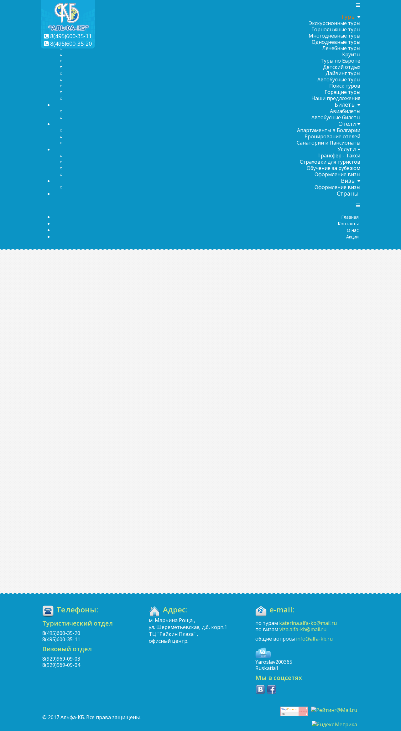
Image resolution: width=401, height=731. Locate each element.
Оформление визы (337, 174)
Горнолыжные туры (335, 29)
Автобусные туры (338, 79)
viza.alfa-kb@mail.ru (302, 629)
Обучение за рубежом (333, 168)
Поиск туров (344, 85)
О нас (353, 230)
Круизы (351, 54)
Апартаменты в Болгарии (328, 130)
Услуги (346, 149)
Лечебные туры (341, 48)
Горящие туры (342, 92)
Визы (348, 180)
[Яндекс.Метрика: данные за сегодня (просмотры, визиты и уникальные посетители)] (334, 724)
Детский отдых (341, 67)
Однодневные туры (336, 41)
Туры (348, 16)
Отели (347, 123)
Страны (348, 193)
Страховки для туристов (330, 161)
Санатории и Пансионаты (328, 142)
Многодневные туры (334, 35)
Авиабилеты (345, 111)
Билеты (345, 104)
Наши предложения (335, 98)
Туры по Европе (340, 60)
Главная (350, 217)
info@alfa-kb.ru (314, 638)
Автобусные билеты (335, 117)
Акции (352, 237)
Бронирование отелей (332, 136)
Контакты (348, 224)
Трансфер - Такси (338, 155)
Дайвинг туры (342, 73)
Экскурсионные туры (334, 23)
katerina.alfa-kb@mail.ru (308, 623)
